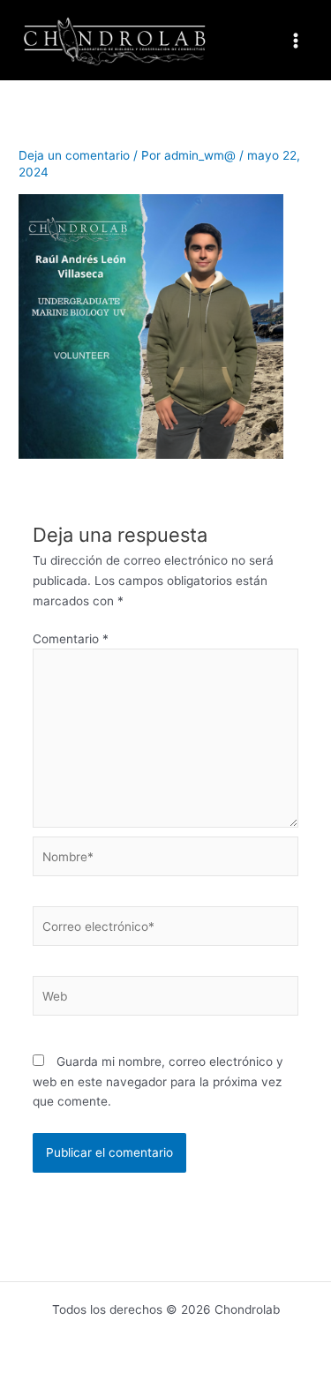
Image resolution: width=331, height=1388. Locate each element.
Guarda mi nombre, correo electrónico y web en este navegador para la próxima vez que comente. (158, 1081)
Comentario (71, 639)
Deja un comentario (74, 155)
